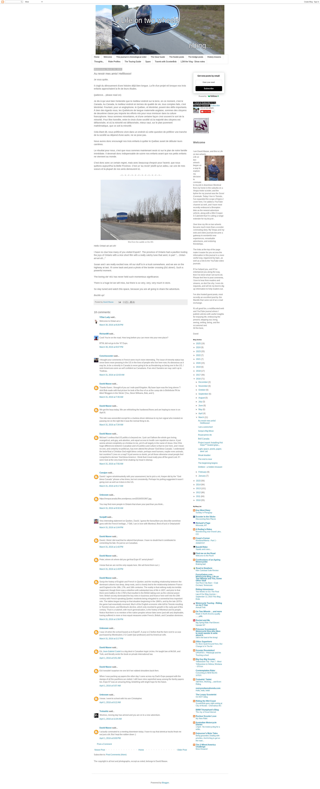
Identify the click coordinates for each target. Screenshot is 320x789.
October (202, 390)
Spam (148, 62)
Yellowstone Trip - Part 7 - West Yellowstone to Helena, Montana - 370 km (209, 664)
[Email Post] (119, 302)
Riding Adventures (205, 589)
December (203, 382)
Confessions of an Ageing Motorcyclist (208, 561)
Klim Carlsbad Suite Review (207, 570)
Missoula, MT (201, 525)
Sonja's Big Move (206, 431)
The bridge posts (195, 57)
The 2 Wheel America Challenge (206, 746)
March (201, 417)
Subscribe (209, 88)
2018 (198, 371)
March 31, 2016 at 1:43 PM (111, 569)
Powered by (203, 96)
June (200, 405)
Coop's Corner (203, 538)
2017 (198, 375)
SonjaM (103, 517)
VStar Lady (105, 317)
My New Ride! (201, 718)
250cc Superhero (204, 642)
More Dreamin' (202, 749)
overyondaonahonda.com (208, 688)
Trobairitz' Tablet (203, 679)
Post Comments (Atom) (116, 755)
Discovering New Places (206, 519)
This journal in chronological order (131, 57)
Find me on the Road (206, 553)
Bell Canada (203, 439)
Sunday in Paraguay (204, 512)
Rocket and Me (203, 620)
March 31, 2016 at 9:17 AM (111, 486)
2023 (198, 351)
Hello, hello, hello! (203, 690)
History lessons (214, 57)
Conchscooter (106, 356)
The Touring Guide (133, 62)
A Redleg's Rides (204, 529)
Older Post (182, 750)
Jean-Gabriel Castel (112, 651)
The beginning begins (208, 463)
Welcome (108, 57)
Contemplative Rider (205, 670)
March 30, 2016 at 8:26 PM (111, 325)
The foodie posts (176, 57)
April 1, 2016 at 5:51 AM (110, 658)
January (202, 476)
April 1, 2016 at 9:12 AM (110, 702)
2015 (198, 481)
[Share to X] (129, 302)
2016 (198, 379)
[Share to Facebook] (131, 302)
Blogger (165, 783)
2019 (198, 367)
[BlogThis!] (126, 302)
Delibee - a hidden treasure (210, 467)
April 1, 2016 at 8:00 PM (110, 738)
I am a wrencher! (205, 427)
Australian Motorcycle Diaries (206, 723)
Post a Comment (104, 744)
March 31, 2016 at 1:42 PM (111, 547)
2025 (198, 343)
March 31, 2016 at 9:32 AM (111, 508)
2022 (198, 355)
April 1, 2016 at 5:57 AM (110, 686)
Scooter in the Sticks (205, 517)
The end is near (205, 459)
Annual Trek (201, 607)
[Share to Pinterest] (133, 302)
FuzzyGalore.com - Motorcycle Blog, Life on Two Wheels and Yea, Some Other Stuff (209, 577)
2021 (198, 359)
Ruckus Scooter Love (206, 716)
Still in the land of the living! (207, 637)
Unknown (104, 495)
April (200, 413)
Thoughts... (99, 62)
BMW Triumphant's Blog (207, 710)
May (200, 409)
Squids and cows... (203, 549)
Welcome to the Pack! (205, 556)
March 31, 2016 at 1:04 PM (111, 527)
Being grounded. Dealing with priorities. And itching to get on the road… (208, 738)
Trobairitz (104, 711)
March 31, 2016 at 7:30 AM (111, 397)
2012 (198, 492)
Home (96, 57)
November (203, 386)
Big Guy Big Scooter (205, 659)
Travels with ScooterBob (165, 62)
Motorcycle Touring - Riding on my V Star (209, 604)
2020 (198, 363)
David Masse (106, 384)
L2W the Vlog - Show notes (193, 62)
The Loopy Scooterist (206, 695)
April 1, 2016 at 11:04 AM (111, 719)
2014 (198, 485)
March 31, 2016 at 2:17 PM (111, 639)
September (203, 394)
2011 (198, 496)
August (201, 398)
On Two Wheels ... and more (209, 611)
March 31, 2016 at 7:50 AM (111, 464)
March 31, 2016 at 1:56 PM (111, 619)
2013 (198, 488)
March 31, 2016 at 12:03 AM (112, 375)
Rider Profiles (114, 62)
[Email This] (124, 302)
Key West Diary (203, 510)
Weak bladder (204, 455)
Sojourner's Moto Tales (207, 733)
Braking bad (201, 564)
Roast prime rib (205, 435)
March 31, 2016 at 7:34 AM (111, 425)
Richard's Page (203, 523)
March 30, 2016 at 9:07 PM (111, 347)
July (200, 402)
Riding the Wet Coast (206, 701)
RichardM (104, 334)
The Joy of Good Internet (206, 712)
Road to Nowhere (204, 568)
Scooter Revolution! (205, 650)
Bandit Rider (202, 547)
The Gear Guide (158, 57)
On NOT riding (202, 697)
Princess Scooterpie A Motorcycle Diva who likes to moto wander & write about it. (208, 632)
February (202, 472)
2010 (198, 500)
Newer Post (99, 750)
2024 (198, 347)
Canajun (104, 473)
